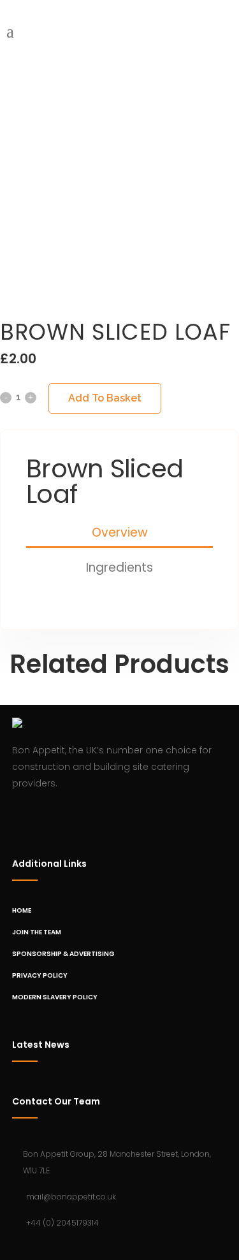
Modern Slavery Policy (55, 997)
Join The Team (36, 932)
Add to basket (104, 398)
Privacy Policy (40, 975)
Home (21, 910)
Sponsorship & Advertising (63, 954)
